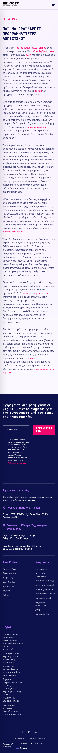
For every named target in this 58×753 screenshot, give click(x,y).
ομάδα (38, 90)
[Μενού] (53, 4)
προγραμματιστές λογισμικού (30, 47)
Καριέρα (6, 590)
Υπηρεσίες (8, 577)
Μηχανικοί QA (42, 614)
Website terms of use (37, 738)
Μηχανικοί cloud (43, 598)
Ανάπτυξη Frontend (44, 585)
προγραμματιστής (36, 127)
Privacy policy (18, 738)
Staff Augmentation (44, 589)
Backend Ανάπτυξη (44, 580)
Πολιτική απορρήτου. (17, 463)
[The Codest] (11, 5)
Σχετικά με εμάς (10, 573)
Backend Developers (45, 594)
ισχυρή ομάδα (31, 358)
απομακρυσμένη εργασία (37, 293)
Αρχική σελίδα (9, 569)
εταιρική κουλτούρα (13, 231)
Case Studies (9, 582)
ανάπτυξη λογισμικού (42, 51)
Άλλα (37, 610)
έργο (28, 54)
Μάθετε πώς (8, 586)
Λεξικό (6, 595)
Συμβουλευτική (42, 569)
